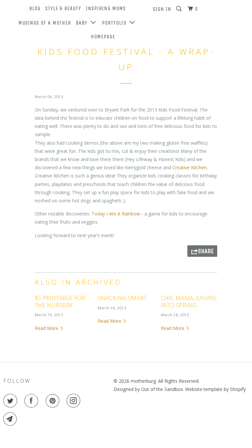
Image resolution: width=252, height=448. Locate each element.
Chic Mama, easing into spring (189, 301)
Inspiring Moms (106, 8)
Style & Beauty (63, 8)
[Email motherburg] (11, 419)
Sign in (162, 9)
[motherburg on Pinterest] (54, 401)
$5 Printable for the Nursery (60, 301)
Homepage (103, 36)
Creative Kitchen (189, 167)
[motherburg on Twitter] (11, 401)
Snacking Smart (122, 298)
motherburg (143, 381)
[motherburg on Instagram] (75, 401)
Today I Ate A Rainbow (116, 214)
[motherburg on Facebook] (32, 401)
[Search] (179, 9)
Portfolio (116, 23)
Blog (34, 8)
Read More (47, 328)
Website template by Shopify (215, 389)
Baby (83, 23)
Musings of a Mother (44, 23)
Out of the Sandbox (162, 389)
